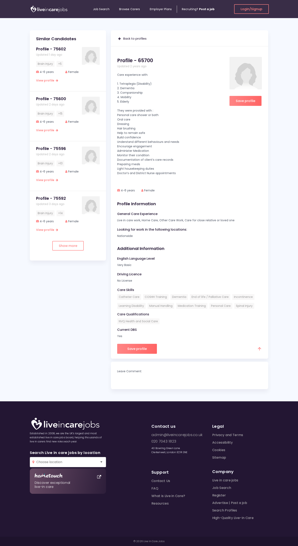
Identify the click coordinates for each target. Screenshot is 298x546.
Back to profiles (134, 38)
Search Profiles (224, 510)
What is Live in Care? (168, 496)
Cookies (218, 450)
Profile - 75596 (51, 148)
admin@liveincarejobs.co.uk (177, 435)
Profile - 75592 (51, 198)
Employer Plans (161, 9)
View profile (46, 80)
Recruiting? (198, 9)
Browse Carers (129, 9)
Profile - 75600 (51, 99)
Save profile (245, 101)
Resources (160, 503)
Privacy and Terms (227, 435)
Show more (68, 245)
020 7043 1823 (163, 441)
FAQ (154, 488)
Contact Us (160, 481)
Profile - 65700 (135, 60)
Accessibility (222, 442)
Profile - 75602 (51, 49)
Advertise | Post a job (229, 502)
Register (219, 495)
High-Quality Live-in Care (233, 518)
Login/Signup (251, 9)
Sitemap (219, 457)
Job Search (101, 9)
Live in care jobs (225, 480)
